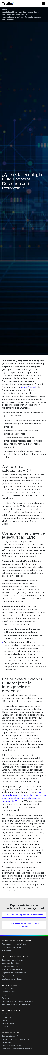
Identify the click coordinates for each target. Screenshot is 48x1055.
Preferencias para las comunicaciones (17, 1049)
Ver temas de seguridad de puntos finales (24, 915)
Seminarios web (8, 1023)
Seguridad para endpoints (13, 15)
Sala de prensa (8, 1014)
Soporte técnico (8, 1036)
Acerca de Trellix (8, 992)
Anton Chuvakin (29, 387)
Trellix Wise (6, 950)
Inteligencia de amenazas (12, 969)
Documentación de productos (14, 1039)
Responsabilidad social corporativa (16, 1004)
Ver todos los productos (12, 979)
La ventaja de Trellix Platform (13, 947)
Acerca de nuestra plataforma (14, 944)
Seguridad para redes (10, 966)
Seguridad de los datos (11, 963)
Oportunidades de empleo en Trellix (16, 1001)
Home (4, 10)
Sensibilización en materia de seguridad (19, 12)
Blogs (4, 1020)
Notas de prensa (8, 1017)
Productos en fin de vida (11, 1046)
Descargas (6, 1042)
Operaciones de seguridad (12, 976)
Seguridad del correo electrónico (15, 973)
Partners (5, 998)
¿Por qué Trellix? (8, 988)
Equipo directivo (8, 995)
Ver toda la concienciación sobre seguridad (24, 924)
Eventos (5, 1027)
